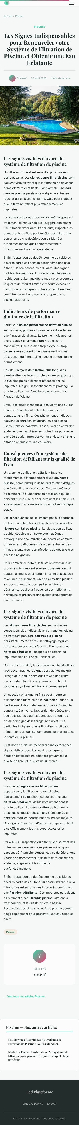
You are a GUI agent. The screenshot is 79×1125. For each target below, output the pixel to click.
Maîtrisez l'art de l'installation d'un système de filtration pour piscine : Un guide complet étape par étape (38, 1056)
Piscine (19, 16)
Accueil (8, 16)
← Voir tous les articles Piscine (24, 996)
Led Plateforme (39, 1091)
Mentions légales (32, 1103)
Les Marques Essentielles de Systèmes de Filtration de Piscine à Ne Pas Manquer (35, 1041)
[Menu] (71, 3)
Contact (52, 1103)
